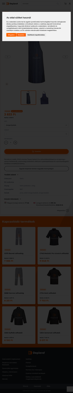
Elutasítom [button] (21, 35)
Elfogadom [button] (11, 35)
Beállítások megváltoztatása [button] (36, 35)
